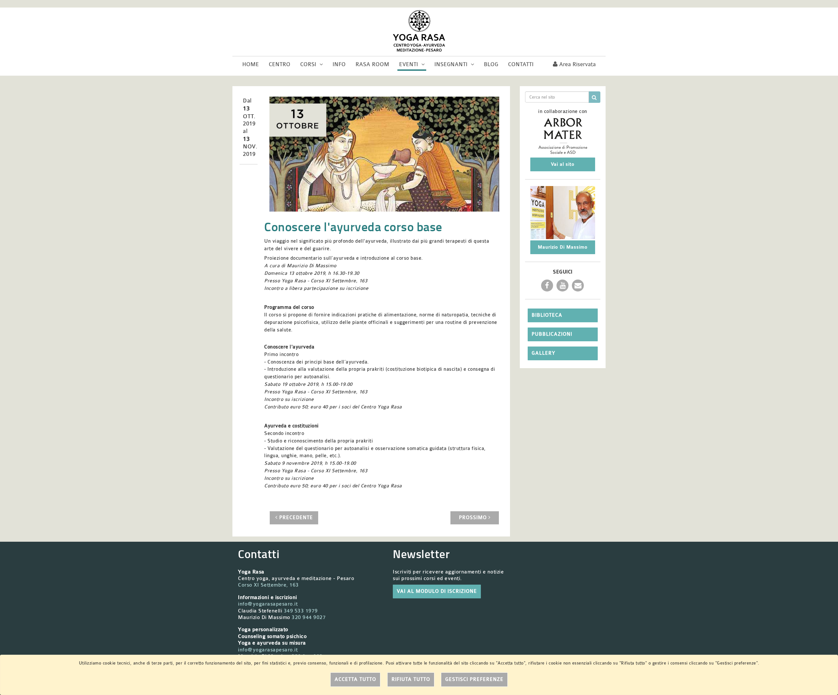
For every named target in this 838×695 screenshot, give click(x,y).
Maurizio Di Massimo (563, 247)
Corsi (309, 64)
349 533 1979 (301, 611)
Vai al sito (562, 164)
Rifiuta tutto (411, 679)
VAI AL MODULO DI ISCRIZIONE (437, 591)
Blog (491, 64)
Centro (279, 64)
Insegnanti (451, 64)
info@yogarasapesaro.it (268, 604)
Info (339, 64)
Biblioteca (547, 315)
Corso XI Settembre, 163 (268, 585)
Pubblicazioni (552, 334)
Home (250, 64)
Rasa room (372, 64)
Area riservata (576, 64)
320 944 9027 (309, 617)
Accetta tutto (355, 679)
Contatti (521, 64)
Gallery (543, 353)
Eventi (409, 64)
